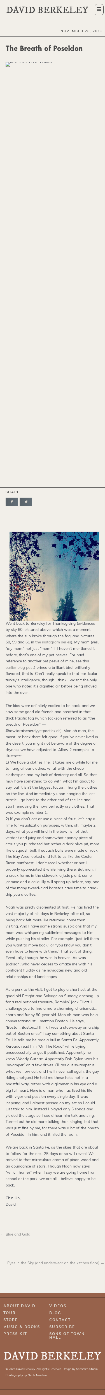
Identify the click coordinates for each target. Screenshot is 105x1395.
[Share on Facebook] (12, 502)
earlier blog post (20, 668)
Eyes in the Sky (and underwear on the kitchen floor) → (55, 1263)
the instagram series (53, 642)
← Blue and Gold (15, 1234)
